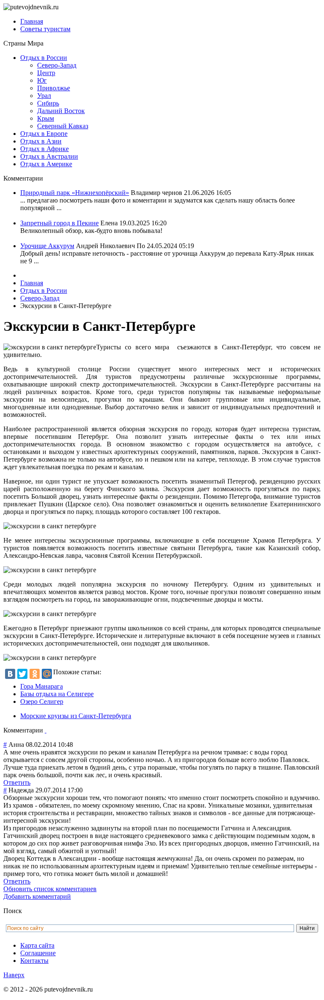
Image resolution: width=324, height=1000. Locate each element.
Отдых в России (43, 57)
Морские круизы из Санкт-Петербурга (75, 715)
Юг (42, 80)
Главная (31, 21)
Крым (45, 118)
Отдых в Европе (44, 133)
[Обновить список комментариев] (45, 730)
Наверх (13, 974)
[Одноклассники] (35, 674)
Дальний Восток (61, 110)
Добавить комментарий (37, 896)
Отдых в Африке (44, 148)
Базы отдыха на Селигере (57, 693)
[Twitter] (22, 674)
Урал (44, 95)
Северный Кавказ (62, 126)
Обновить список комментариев (50, 888)
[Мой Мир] (47, 674)
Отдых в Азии (41, 141)
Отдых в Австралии (49, 156)
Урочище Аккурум (47, 245)
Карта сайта (37, 945)
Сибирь (48, 103)
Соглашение (38, 953)
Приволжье (53, 88)
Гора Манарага (41, 686)
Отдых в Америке (46, 164)
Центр (46, 72)
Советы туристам (45, 28)
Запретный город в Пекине (59, 223)
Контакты (34, 960)
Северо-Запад (56, 65)
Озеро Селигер (41, 701)
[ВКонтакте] (10, 674)
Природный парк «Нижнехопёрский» (74, 192)
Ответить (16, 782)
